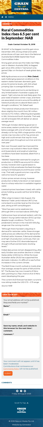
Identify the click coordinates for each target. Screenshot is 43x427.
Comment (9, 334)
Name (7, 306)
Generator (26, 425)
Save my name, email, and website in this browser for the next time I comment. (20, 328)
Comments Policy (11, 369)
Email (7, 315)
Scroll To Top (20, 403)
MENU (11, 17)
